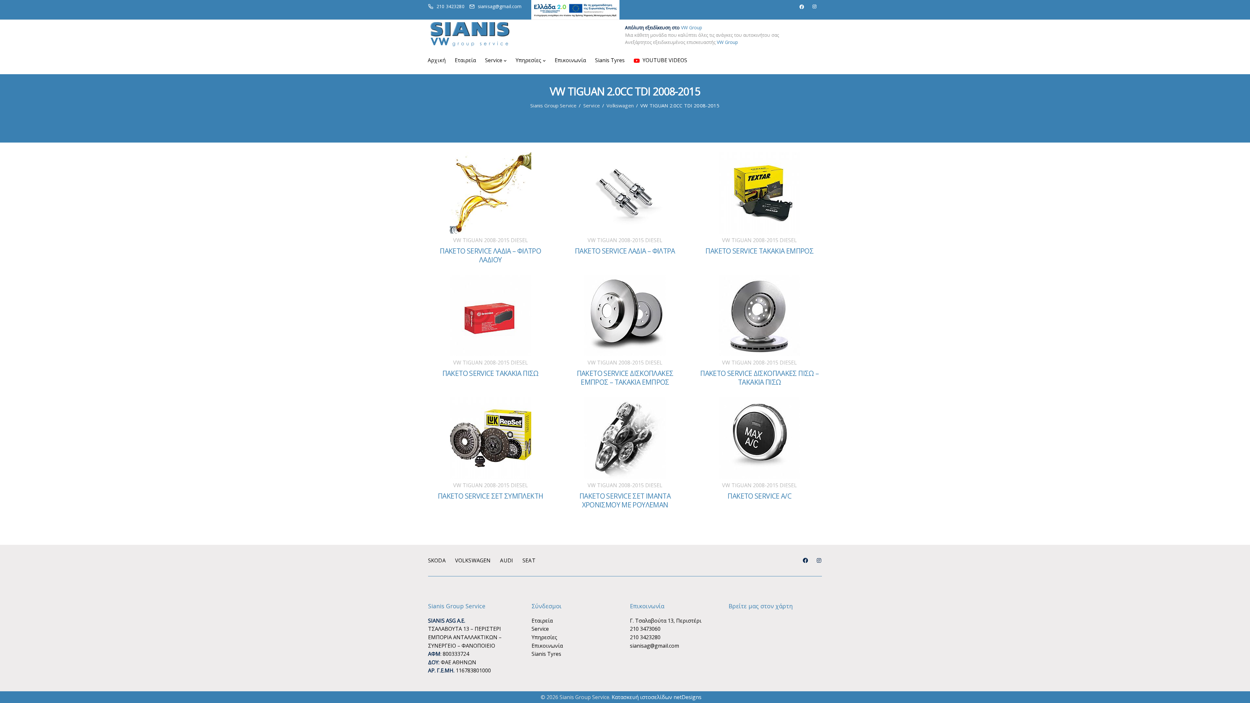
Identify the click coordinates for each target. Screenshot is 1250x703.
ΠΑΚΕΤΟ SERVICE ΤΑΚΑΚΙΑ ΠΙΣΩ (490, 373)
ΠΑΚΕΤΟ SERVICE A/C (759, 496)
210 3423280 (645, 637)
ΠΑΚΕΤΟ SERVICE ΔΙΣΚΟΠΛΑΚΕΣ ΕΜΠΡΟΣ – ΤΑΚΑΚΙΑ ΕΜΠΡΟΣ (625, 378)
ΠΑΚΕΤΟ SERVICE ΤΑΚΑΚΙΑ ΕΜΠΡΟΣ (759, 250)
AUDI (506, 560)
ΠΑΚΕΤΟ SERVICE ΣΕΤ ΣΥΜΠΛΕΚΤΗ (490, 496)
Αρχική (437, 60)
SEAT (528, 560)
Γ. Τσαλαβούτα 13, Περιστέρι (665, 620)
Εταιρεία (465, 60)
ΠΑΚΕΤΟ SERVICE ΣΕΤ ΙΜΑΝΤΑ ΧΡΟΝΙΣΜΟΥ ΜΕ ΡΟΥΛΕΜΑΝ (625, 500)
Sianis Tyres (610, 60)
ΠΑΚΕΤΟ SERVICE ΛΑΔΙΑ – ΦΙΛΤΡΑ (625, 250)
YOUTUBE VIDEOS (664, 60)
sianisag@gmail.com (654, 645)
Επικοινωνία (570, 60)
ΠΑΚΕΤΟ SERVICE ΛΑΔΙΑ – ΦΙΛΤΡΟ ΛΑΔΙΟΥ (490, 255)
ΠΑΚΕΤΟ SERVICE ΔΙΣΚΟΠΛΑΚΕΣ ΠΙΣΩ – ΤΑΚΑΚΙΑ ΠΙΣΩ (759, 378)
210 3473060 (645, 628)
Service (493, 60)
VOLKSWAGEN (473, 560)
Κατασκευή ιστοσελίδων (642, 697)
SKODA (437, 560)
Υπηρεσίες (528, 60)
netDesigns (687, 697)
